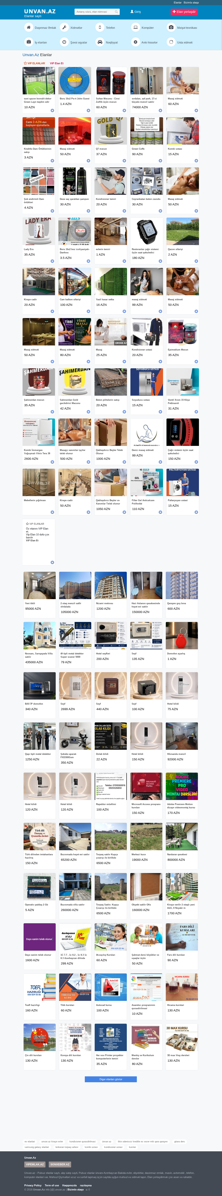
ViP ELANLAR (36, 63)
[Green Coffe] (146, 131)
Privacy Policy (32, 1185)
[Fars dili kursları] (182, 937)
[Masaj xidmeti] (182, 281)
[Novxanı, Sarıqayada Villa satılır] (40, 635)
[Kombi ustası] (182, 131)
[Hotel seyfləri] (111, 635)
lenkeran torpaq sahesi (67, 1147)
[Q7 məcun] (111, 131)
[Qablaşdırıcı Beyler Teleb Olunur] (111, 432)
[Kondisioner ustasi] (146, 331)
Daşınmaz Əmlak (45, 27)
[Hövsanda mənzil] (182, 736)
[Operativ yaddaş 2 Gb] (40, 886)
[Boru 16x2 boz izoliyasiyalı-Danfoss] (74, 231)
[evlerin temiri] (111, 231)
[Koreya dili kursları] (75, 1037)
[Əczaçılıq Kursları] (111, 937)
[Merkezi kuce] (146, 836)
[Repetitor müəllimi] (111, 786)
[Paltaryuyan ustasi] (182, 482)
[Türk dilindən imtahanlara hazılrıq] (40, 836)
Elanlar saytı (32, 16)
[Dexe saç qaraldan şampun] (74, 181)
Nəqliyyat (111, 42)
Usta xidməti (185, 42)
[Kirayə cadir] (39, 281)
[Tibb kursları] (75, 987)
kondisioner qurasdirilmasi (83, 1141)
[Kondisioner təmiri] (111, 181)
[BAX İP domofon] (40, 686)
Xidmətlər (76, 27)
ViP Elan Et (56, 63)
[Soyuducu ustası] (146, 382)
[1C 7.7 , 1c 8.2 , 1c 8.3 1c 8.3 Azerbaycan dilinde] (75, 937)
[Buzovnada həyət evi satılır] (75, 836)
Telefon (110, 27)
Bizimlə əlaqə (191, 2)
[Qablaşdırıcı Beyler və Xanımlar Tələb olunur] (111, 482)
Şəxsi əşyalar (78, 42)
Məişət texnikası (187, 27)
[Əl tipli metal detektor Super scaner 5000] (75, 635)
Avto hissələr (149, 42)
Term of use (52, 1185)
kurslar (132, 1147)
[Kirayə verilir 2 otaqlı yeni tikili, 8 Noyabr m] (182, 886)
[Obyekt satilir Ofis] (146, 886)
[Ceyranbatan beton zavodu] (146, 181)
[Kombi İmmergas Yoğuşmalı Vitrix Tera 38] (39, 432)
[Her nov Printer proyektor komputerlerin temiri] (111, 1037)
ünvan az (106, 1141)
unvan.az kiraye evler (52, 1141)
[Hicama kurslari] (182, 987)
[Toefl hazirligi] (40, 987)
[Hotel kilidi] (182, 686)
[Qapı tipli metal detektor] (40, 736)
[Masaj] (111, 331)
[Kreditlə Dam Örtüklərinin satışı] (39, 131)
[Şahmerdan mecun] (39, 382)
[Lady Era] (39, 231)
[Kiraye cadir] (74, 482)
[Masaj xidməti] (182, 80)
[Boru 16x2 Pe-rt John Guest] (74, 80)
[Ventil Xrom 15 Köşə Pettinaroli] (182, 382)
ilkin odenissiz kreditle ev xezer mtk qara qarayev (143, 1141)
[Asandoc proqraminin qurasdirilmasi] (146, 987)
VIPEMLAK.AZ (35, 1164)
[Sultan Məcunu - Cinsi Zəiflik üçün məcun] (111, 80)
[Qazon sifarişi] (182, 231)
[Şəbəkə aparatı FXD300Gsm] (75, 736)
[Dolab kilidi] (111, 736)
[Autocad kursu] (111, 987)
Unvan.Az (31, 55)
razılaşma (86, 1185)
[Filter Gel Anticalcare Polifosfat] (146, 482)
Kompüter (147, 27)
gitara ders (179, 1141)
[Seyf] (146, 635)
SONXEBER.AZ (59, 1164)
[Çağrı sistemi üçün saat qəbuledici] (182, 432)
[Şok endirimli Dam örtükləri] (39, 181)
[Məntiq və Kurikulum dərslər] (146, 1037)
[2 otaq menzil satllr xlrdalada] (75, 585)
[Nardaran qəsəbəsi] (182, 836)
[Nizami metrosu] (111, 585)
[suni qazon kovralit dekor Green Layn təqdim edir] (39, 80)
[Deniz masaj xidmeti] (146, 432)
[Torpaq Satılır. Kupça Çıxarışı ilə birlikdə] (111, 886)
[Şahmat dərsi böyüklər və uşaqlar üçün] (146, 937)
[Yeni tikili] (40, 585)
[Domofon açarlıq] (182, 635)
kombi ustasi (91, 1147)
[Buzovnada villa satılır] (75, 886)
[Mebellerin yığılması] (39, 482)
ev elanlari (30, 1141)
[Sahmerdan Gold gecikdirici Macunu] (74, 382)
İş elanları (40, 42)
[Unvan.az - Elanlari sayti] (40, 11)
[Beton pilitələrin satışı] (111, 382)
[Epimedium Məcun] (182, 331)
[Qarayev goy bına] (182, 585)
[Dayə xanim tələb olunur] (40, 937)
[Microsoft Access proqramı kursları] (146, 786)
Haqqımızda (69, 1185)
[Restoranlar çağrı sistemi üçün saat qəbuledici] (146, 231)
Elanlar (178, 2)
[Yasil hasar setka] (111, 281)
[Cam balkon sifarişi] (74, 281)
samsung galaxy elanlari (37, 1147)
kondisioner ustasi (113, 1147)
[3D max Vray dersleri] (182, 1037)
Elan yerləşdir (186, 12)
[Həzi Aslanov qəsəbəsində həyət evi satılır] (146, 585)
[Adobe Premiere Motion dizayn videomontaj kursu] (182, 786)
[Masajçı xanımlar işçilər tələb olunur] (74, 432)
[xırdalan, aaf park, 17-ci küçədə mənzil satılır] (146, 80)
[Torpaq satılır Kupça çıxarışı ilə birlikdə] (111, 836)
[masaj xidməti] (146, 281)
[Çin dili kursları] (40, 1037)
